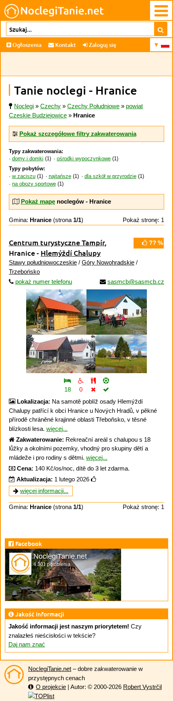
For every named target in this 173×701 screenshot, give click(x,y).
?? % (155, 242)
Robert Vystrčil (142, 686)
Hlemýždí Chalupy (71, 252)
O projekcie (51, 686)
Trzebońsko (24, 271)
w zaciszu (23, 176)
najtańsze (60, 176)
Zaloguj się (102, 44)
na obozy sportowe (34, 184)
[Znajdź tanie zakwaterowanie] (160, 29)
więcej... (57, 428)
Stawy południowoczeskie (43, 262)
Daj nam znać (26, 644)
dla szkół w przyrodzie (110, 176)
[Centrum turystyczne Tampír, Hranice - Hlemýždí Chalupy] (86, 331)
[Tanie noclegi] (14, 675)
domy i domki (27, 159)
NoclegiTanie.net (49, 668)
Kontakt (65, 44)
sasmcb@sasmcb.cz (135, 281)
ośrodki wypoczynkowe (84, 159)
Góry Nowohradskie (108, 262)
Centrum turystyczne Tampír (57, 242)
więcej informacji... (44, 490)
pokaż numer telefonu (43, 281)
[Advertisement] (86, 64)
